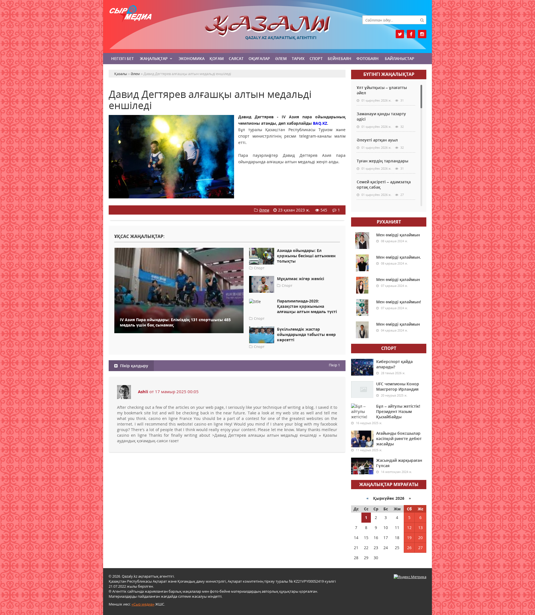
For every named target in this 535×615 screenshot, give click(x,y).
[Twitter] (400, 34)
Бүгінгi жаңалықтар (388, 74)
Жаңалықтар (154, 58)
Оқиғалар (259, 58)
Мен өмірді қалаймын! (398, 301)
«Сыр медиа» (143, 604)
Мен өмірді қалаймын (398, 234)
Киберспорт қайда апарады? (394, 364)
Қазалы (267, 26)
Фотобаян (367, 58)
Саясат (236, 58)
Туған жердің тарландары (382, 161)
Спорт (316, 58)
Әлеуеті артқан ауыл (377, 140)
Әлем (281, 58)
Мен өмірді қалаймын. (398, 257)
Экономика (192, 58)
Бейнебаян (339, 58)
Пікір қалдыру (133, 365)
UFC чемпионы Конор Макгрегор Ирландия (397, 386)
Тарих (298, 58)
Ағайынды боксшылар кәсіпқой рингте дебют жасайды (399, 438)
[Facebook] (411, 34)
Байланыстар (399, 58)
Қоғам (217, 58)
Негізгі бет (122, 58)
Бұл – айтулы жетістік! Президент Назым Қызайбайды (398, 411)
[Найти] (422, 20)
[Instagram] (422, 34)
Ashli (143, 391)
